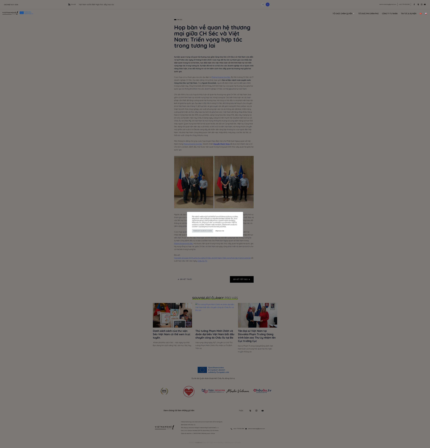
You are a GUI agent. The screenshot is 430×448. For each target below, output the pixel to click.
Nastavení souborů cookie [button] (202, 231)
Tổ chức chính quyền (342, 13)
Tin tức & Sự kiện (408, 13)
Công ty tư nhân (390, 13)
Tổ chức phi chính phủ (368, 13)
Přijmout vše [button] (220, 231)
